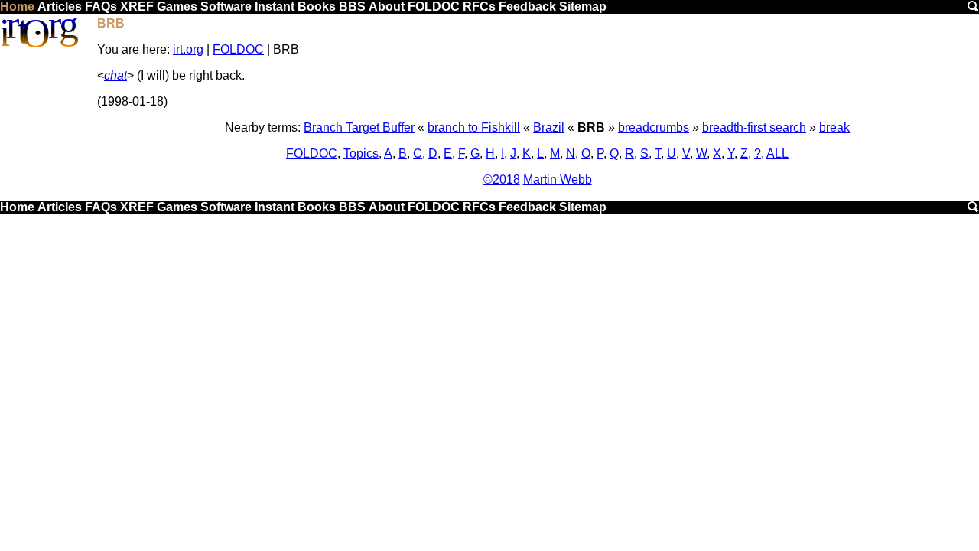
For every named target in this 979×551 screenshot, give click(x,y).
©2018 (501, 179)
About (387, 6)
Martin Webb (557, 179)
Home (17, 6)
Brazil (548, 127)
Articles (59, 6)
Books (317, 6)
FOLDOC (434, 6)
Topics (361, 153)
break (834, 127)
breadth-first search (754, 127)
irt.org (188, 49)
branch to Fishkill (474, 127)
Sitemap (583, 6)
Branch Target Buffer (359, 127)
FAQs (101, 6)
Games (177, 6)
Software (226, 6)
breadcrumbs (653, 127)
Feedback (527, 6)
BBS (352, 6)
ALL (777, 153)
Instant (274, 6)
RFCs (479, 6)
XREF (137, 6)
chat (115, 75)
